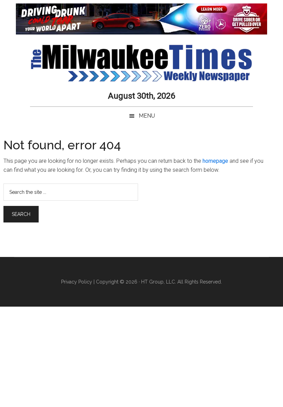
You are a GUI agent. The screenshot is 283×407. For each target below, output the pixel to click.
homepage (215, 161)
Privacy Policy (76, 282)
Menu (147, 115)
